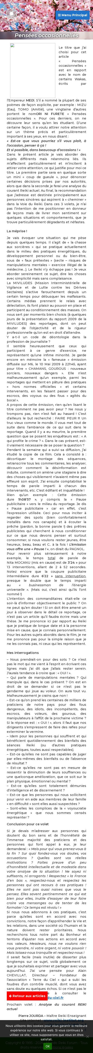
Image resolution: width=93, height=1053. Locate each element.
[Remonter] (84, 996)
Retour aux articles (28, 996)
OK (48, 1046)
